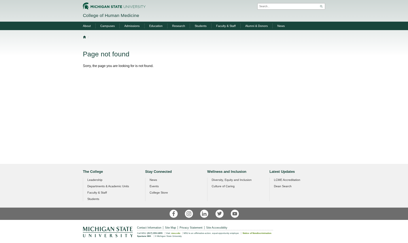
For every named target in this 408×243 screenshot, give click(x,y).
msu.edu (175, 233)
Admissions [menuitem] (132, 26)
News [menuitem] (281, 26)
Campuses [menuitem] (107, 26)
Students (93, 199)
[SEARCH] (321, 6)
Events (154, 186)
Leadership (94, 180)
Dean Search (283, 186)
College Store (159, 192)
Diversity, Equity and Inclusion (232, 180)
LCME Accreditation (287, 180)
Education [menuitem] (156, 26)
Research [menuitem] (178, 26)
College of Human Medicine (111, 15)
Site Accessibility (216, 227)
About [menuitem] (87, 26)
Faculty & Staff (97, 192)
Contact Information (149, 227)
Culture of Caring (223, 186)
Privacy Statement (191, 227)
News (153, 180)
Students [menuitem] (201, 26)
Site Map (170, 227)
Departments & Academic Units (108, 186)
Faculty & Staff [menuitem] (226, 26)
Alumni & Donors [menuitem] (256, 26)
